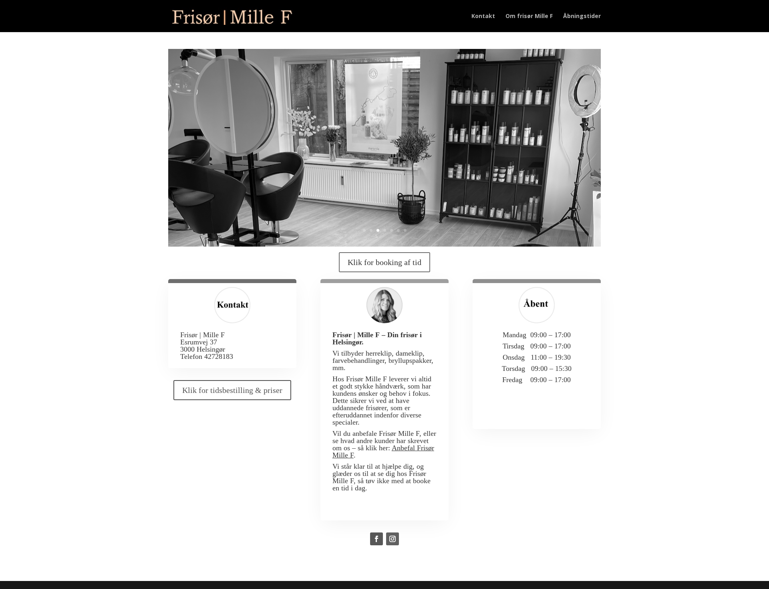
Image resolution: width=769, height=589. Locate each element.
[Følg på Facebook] (376, 538)
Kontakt (483, 16)
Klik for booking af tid (384, 262)
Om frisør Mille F (529, 16)
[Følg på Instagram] (392, 538)
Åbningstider (582, 16)
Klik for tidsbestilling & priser (232, 390)
